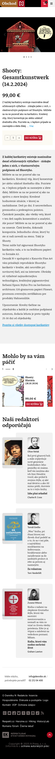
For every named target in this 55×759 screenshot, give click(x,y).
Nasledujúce (50, 34)
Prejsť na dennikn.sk (37, 3)
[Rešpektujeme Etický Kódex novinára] (19, 735)
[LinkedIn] (33, 713)
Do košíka (31, 137)
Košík (46, 2)
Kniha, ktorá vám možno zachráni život (37, 644)
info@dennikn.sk (37, 676)
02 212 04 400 (36, 680)
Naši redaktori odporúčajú (20, 422)
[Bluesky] (18, 713)
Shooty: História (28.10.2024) (31, 380)
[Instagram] (4, 713)
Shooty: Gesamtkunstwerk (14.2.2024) (24, 57)
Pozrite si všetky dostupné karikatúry (25, 325)
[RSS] (42, 713)
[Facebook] (14, 713)
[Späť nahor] (50, 735)
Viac (31, 126)
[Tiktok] (37, 713)
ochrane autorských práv (35, 746)
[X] (28, 713)
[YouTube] (9, 713)
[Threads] (23, 713)
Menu (51, 3)
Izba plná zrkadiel (37, 493)
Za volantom (35, 569)
